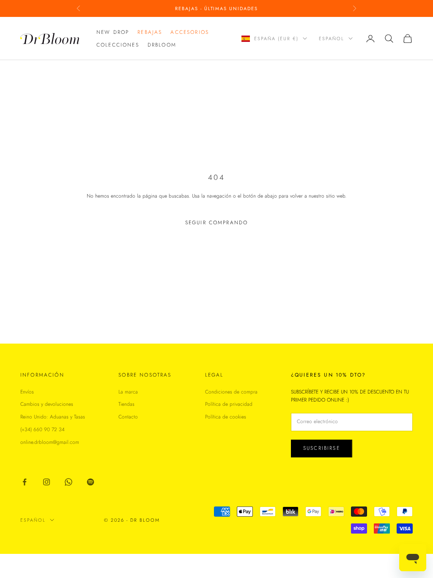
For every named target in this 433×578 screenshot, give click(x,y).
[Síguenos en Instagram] (46, 482)
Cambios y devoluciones (46, 404)
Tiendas (126, 404)
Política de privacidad (228, 404)
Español (331, 38)
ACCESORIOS (189, 32)
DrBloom (162, 45)
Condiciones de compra (231, 392)
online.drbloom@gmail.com (49, 442)
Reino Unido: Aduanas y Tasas (52, 417)
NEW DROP (112, 32)
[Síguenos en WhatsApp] (68, 482)
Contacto (128, 417)
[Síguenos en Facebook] (24, 482)
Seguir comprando (216, 222)
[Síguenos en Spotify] (90, 482)
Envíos (27, 392)
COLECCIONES (117, 45)
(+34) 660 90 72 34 (42, 429)
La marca (128, 392)
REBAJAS (149, 32)
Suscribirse (321, 448)
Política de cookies (225, 417)
